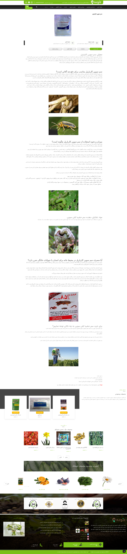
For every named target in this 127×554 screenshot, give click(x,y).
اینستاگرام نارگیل (83, 536)
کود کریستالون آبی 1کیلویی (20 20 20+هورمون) (31, 448)
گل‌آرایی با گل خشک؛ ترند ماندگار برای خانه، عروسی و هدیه (51, 525)
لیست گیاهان (58, 7)
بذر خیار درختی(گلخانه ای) (65, 447)
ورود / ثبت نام (29, 8)
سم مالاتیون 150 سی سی (98, 447)
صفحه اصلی (99, 7)
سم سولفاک (39, 415)
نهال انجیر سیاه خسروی (42, 489)
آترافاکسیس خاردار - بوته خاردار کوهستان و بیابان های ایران (50, 533)
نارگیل (89, 552)
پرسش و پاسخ (81, 7)
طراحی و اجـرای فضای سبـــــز (80, 518)
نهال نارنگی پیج (20, 489)
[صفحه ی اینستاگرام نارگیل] (32, 2)
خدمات (65, 7)
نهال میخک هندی (63, 489)
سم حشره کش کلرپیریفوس (15, 415)
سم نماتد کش (64, 415)
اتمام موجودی (15, 412)
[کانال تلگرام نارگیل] (29, 2)
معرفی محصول (73, 7)
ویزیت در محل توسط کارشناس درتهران (81, 448)
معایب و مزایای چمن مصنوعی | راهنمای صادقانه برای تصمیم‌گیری (49, 527)
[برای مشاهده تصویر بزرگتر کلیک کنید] (63, 25)
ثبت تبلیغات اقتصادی (19, 518)
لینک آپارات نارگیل (83, 539)
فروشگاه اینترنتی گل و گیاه (82, 527)
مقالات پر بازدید (57, 518)
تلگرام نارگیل (84, 534)
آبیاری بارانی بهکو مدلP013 (49, 447)
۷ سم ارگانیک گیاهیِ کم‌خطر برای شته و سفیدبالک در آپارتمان (50, 522)
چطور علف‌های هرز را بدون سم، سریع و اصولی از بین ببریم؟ (50, 530)
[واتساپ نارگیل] (26, 2)
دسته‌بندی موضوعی (91, 7)
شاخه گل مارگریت (85, 489)
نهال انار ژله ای (106, 489)
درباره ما (51, 7)
